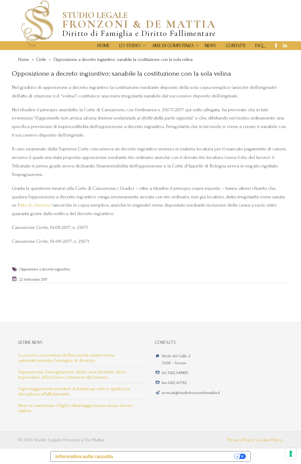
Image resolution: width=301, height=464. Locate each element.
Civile (41, 59)
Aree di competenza (173, 45)
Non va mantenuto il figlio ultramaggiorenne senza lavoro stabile (75, 408)
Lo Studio (130, 45)
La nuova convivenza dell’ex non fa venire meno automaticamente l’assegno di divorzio (66, 357)
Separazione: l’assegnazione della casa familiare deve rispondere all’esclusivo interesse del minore (72, 374)
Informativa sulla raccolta (84, 456)
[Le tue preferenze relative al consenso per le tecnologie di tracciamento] (290, 453)
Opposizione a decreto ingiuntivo (44, 269)
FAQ (259, 45)
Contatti (235, 45)
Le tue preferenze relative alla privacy (176, 456)
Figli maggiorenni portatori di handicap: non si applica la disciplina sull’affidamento (74, 391)
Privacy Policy (240, 440)
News (210, 45)
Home (103, 45)
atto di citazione (35, 205)
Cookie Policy (269, 440)
